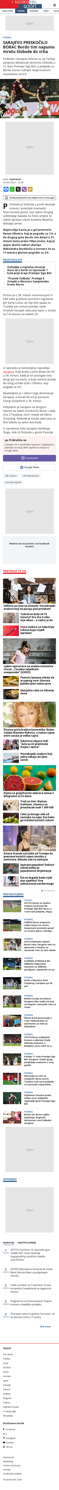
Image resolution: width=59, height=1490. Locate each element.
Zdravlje (7, 1385)
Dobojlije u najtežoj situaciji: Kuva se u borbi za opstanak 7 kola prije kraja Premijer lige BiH (29, 270)
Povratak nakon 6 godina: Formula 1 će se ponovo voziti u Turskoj (33, 1315)
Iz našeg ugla (9, 1411)
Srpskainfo (15, 179)
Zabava (6, 1389)
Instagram (11, 1438)
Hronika (7, 1376)
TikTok (9, 1446)
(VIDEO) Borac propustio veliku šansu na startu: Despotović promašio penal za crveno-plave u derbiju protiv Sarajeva (39, 926)
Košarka (34, 11)
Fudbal (21, 11)
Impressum (8, 1457)
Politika (6, 1358)
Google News (31, 467)
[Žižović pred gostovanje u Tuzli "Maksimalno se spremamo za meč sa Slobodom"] (12, 1021)
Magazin (7, 1398)
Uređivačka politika (12, 1473)
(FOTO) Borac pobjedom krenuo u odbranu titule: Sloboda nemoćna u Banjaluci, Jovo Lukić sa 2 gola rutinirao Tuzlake (37, 1041)
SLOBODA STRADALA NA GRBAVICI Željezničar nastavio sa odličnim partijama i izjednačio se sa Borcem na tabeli (39, 965)
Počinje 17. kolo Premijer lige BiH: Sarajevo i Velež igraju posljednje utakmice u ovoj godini (39, 1061)
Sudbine (7, 1393)
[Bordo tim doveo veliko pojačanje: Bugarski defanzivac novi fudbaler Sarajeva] (12, 1118)
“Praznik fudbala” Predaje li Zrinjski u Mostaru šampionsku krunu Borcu (28, 281)
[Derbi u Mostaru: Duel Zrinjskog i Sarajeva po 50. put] (12, 983)
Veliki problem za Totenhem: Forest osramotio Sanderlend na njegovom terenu (31, 1288)
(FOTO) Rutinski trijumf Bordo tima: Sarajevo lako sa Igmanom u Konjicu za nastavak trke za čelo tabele (40, 946)
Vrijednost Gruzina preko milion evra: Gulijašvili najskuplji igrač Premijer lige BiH (39, 1099)
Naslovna (7, 11)
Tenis (46, 11)
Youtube (10, 1442)
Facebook (10, 1429)
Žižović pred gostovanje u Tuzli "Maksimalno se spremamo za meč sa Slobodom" (38, 1022)
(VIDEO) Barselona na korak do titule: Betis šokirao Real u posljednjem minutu (32, 1272)
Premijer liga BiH (14, 482)
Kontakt (7, 1469)
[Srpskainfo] (23, 4)
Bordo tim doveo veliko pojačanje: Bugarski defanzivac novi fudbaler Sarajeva (37, 1119)
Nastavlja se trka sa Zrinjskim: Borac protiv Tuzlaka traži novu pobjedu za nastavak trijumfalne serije (39, 1080)
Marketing (8, 1461)
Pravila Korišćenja (11, 1465)
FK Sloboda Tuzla (31, 475)
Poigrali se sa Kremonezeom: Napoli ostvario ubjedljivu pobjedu (31, 1302)
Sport (5, 1380)
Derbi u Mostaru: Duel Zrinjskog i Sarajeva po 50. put (38, 983)
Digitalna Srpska (11, 1406)
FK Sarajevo (12, 475)
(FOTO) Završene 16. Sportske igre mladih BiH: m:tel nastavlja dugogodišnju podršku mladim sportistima (30, 1254)
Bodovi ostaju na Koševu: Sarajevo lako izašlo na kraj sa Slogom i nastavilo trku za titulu (40, 1003)
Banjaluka (8, 1415)
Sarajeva (8, 371)
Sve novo (45, 1326)
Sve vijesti (8, 1354)
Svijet (5, 1363)
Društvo (7, 1367)
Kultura (6, 1402)
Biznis (6, 1371)
